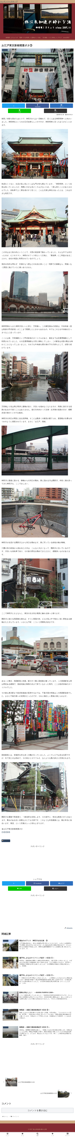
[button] (55, 111)
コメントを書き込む (38, 1110)
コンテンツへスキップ (9, 2)
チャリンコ (7, 840)
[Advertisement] (37, 861)
